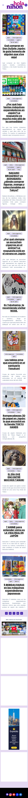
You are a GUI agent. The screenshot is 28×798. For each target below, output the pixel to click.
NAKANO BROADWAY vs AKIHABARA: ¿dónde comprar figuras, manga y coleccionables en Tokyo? (14, 181)
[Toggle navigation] (3, 5)
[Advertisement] (14, 691)
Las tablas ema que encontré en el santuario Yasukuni (14, 364)
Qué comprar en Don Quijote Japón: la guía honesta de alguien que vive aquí (14, 51)
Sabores (17, 581)
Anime (11, 165)
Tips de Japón (14, 42)
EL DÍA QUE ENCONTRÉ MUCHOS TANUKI (14, 477)
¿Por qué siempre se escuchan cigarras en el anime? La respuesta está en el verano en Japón (14, 246)
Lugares (18, 40)
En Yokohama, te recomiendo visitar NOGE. (14, 307)
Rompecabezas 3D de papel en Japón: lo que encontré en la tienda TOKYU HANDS (14, 421)
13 (17, 613)
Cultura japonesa (16, 37)
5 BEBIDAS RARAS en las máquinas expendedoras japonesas (14, 589)
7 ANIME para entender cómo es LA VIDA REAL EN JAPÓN (14, 531)
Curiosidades (10, 40)
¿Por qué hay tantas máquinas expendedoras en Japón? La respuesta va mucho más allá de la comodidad (14, 113)
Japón (8, 37)
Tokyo (18, 169)
